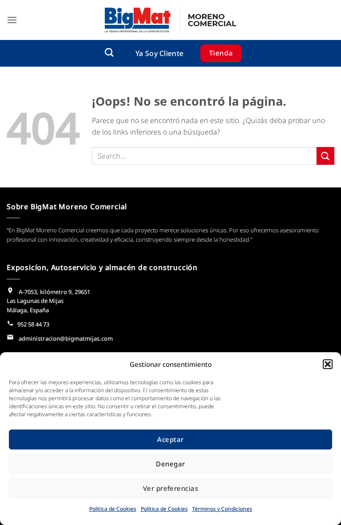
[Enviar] (325, 155)
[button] (327, 364)
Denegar (170, 463)
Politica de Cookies (112, 509)
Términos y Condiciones (222, 509)
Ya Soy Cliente (159, 53)
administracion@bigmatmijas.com (65, 338)
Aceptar (170, 439)
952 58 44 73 (33, 324)
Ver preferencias (170, 488)
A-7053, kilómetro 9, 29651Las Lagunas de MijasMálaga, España (48, 301)
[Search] (109, 52)
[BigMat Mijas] (170, 20)
